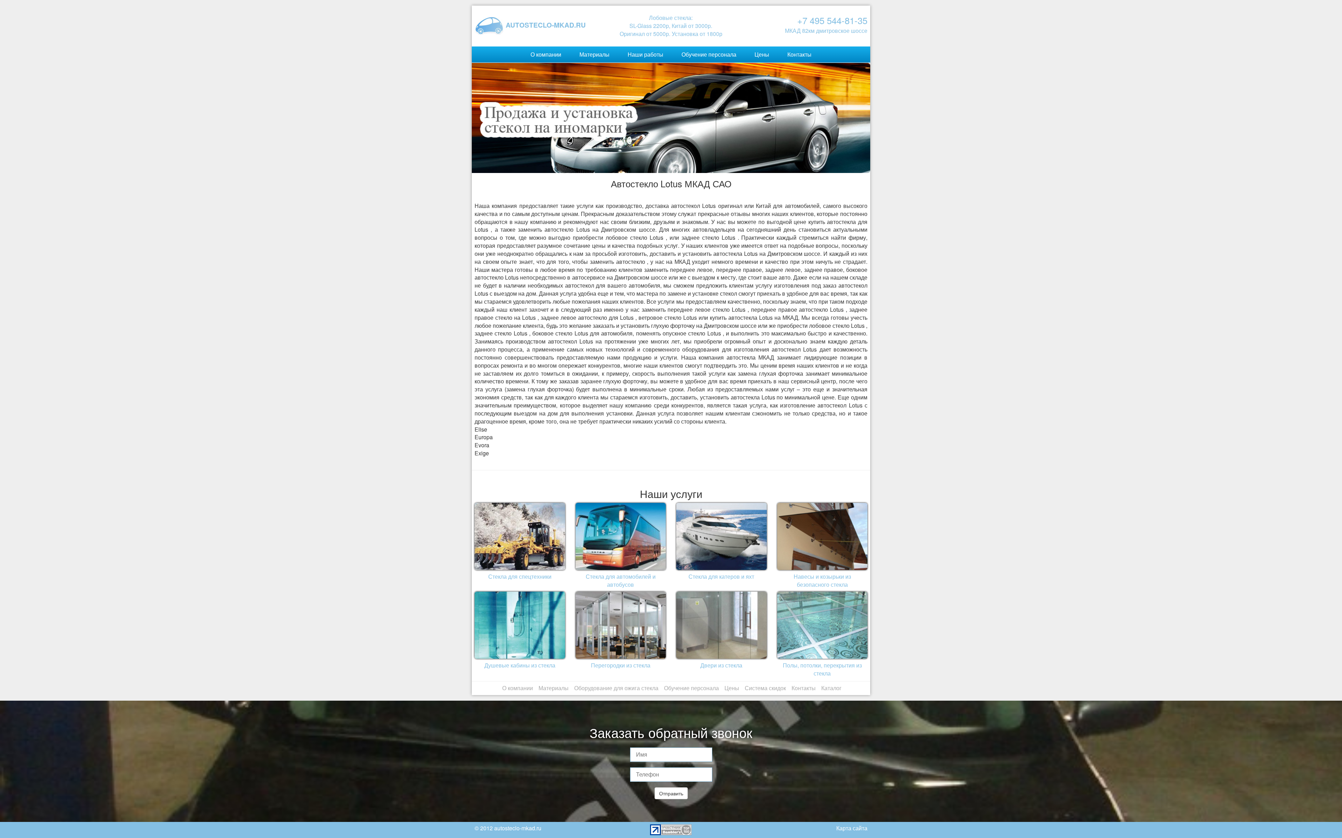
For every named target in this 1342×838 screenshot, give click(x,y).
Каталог (831, 688)
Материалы (594, 54)
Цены (762, 54)
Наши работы (645, 54)
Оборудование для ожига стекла (616, 688)
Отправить (671, 793)
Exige (482, 453)
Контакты (799, 54)
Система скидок (765, 688)
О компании (546, 54)
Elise (481, 429)
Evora (482, 445)
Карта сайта (851, 828)
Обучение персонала (708, 54)
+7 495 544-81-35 (832, 20)
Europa (484, 437)
